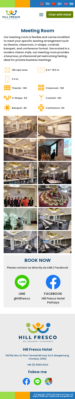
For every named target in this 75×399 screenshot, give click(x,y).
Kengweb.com (66, 396)
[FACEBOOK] (53, 282)
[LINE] (22, 282)
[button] (41, 14)
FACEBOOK (53, 293)
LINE (22, 293)
